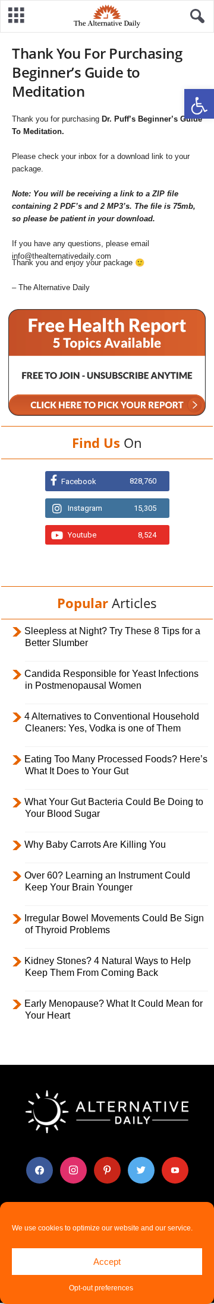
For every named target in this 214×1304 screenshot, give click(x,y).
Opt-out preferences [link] (101, 1288)
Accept (107, 1262)
